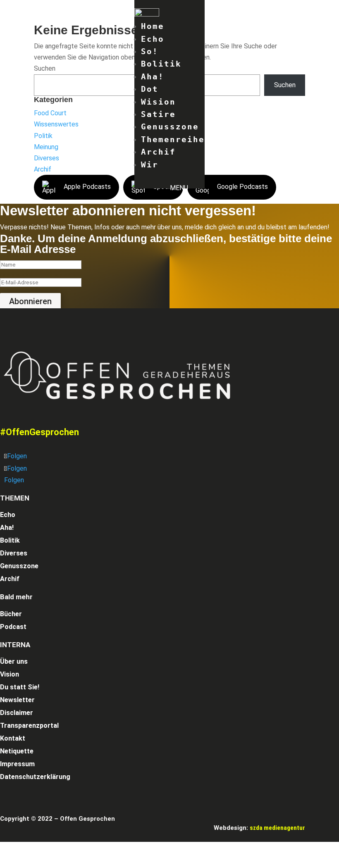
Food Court (50, 113)
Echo (152, 38)
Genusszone (170, 126)
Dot (149, 88)
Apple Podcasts (87, 187)
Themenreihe (173, 139)
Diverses (46, 158)
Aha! (152, 76)
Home (152, 26)
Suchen (44, 68)
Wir (149, 164)
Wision (158, 101)
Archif (158, 151)
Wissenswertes (56, 124)
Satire (158, 114)
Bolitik (161, 63)
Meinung (46, 147)
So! (149, 51)
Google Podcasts (242, 187)
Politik (43, 136)
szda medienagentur (277, 828)
